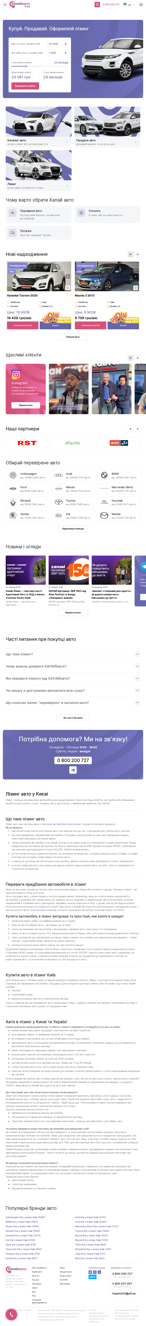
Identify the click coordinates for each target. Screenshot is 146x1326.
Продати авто (66, 1272)
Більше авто (73, 337)
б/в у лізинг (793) (93, 1249)
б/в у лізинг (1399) (20, 1240)
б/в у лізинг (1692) (23, 1231)
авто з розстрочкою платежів (39, 910)
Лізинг (62, 1268)
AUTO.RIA (64, 1280)
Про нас (35, 1280)
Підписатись (26, 405)
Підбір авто (37, 1272)
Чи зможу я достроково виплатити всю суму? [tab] (45, 690)
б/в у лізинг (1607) (91, 1235)
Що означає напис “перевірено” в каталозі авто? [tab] (47, 703)
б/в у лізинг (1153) (91, 1240)
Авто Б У (35, 1276)
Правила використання (99, 1316)
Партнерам (65, 1284)
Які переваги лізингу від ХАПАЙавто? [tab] (38, 678)
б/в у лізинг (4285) (25, 1217)
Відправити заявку (25, 86)
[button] (130, 254)
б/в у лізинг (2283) (90, 1221)
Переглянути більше (73, 528)
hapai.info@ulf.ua (124, 1293)
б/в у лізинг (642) (90, 1258)
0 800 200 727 (111, 4)
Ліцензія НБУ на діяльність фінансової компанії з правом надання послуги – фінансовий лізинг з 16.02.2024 (62, 1313)
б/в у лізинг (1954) (22, 1226)
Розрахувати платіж (23, 325)
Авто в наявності (39, 1268)
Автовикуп (36, 1284)
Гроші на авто (66, 1276)
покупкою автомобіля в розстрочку (61, 824)
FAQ (34, 1296)
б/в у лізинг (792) (23, 1253)
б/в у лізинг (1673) (23, 1235)
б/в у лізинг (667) (22, 1258)
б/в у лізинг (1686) (92, 1231)
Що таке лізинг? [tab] (19, 654)
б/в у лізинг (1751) (96, 1226)
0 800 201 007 (122, 1283)
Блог (34, 1292)
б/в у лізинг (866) (90, 1244)
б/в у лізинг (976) (21, 1244)
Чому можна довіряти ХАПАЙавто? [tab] (36, 666)
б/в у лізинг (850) (24, 1249)
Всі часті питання (73, 718)
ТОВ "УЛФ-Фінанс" (54, 1310)
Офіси (34, 1288)
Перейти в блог (73, 612)
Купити (55, 325)
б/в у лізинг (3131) (90, 1217)
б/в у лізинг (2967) (22, 1221)
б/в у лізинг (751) (90, 1253)
